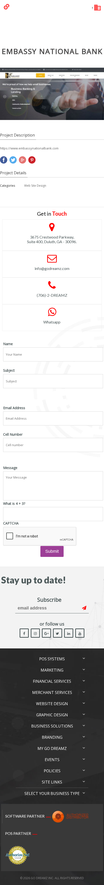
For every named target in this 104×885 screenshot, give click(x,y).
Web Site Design (35, 186)
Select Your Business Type (52, 793)
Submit (52, 551)
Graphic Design (52, 715)
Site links (52, 782)
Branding (52, 737)
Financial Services (52, 681)
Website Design (52, 703)
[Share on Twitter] (13, 160)
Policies (52, 771)
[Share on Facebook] (3, 160)
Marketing (52, 670)
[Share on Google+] (22, 160)
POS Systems (52, 659)
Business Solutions (52, 726)
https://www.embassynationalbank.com (29, 148)
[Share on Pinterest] (32, 160)
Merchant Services (52, 692)
